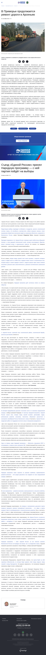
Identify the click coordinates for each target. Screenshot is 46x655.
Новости (15, 5)
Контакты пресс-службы (21, 620)
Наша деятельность (9, 5)
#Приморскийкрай (23, 128)
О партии (4, 618)
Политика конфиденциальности (23, 642)
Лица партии (19, 618)
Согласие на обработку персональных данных (23, 644)
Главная (2, 5)
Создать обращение (22, 140)
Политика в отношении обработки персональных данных (23, 643)
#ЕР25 (14, 128)
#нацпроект (32, 128)
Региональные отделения (36, 618)
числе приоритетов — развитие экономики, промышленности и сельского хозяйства (23, 491)
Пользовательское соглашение (23, 641)
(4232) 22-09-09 (23, 625)
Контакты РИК (5, 620)
